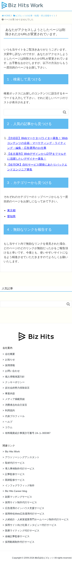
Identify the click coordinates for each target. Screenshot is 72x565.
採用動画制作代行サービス (19, 541)
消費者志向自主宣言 (16, 404)
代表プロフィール (15, 416)
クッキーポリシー (15, 382)
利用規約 (10, 410)
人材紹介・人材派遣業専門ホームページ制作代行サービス (37, 519)
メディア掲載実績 (15, 399)
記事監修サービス (15, 474)
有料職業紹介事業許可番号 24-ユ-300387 (28, 433)
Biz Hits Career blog (16, 491)
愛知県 (11, 216)
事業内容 (10, 393)
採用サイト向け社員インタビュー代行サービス (30, 525)
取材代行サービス (15, 462)
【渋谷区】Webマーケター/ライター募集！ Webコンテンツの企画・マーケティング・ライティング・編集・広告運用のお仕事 (37, 143)
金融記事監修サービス (17, 536)
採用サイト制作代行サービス (21, 502)
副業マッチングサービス (18, 496)
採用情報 (10, 365)
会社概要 (10, 354)
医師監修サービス (15, 479)
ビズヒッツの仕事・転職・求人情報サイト (35, 15)
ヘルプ (8, 421)
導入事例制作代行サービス (19, 468)
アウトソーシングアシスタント (22, 457)
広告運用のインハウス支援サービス (24, 508)
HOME (7, 15)
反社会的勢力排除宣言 (17, 387)
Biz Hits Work (12, 451)
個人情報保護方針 (15, 376)
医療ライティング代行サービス (22, 530)
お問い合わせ (12, 370)
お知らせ (10, 359)
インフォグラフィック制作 (19, 485)
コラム (8, 427)
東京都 (11, 210)
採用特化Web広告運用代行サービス (24, 513)
